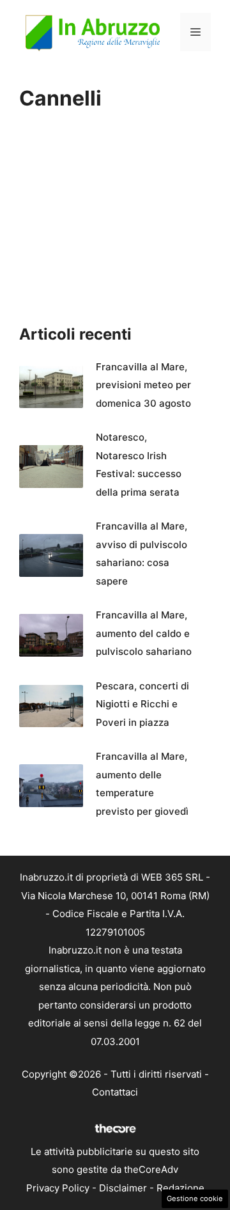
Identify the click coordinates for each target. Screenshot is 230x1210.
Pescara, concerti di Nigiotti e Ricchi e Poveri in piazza (142, 704)
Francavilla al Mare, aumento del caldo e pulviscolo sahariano (144, 633)
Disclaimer (123, 1188)
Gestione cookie (195, 1198)
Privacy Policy (57, 1188)
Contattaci (115, 1092)
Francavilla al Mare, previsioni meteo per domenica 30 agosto (143, 385)
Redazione (180, 1188)
